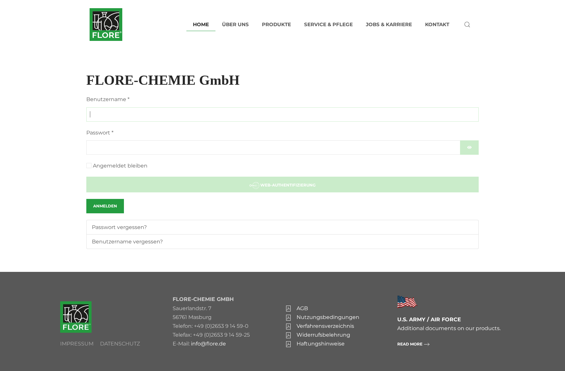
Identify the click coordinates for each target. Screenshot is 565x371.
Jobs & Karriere (389, 24)
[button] (467, 24)
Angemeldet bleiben (120, 166)
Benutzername (107, 99)
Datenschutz (120, 344)
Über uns (235, 24)
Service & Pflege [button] (328, 24)
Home (201, 24)
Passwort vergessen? (119, 227)
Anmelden (105, 205)
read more (409, 344)
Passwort (99, 133)
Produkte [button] (276, 24)
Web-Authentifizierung (287, 185)
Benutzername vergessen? (127, 241)
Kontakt (437, 24)
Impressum (77, 344)
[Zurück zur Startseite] (106, 24)
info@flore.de (208, 344)
